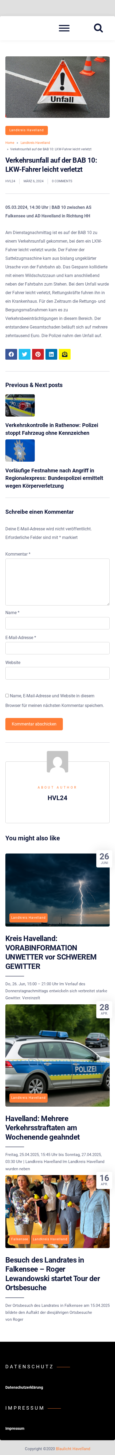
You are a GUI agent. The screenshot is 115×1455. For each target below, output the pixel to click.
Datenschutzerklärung (24, 1387)
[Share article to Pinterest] (38, 354)
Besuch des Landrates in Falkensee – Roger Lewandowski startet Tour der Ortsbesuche (52, 1274)
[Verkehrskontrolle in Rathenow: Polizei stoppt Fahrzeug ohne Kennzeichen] (20, 415)
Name (12, 612)
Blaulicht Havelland (73, 1448)
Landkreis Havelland (26, 130)
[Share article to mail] (65, 354)
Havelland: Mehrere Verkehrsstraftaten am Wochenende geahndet (42, 1128)
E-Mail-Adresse (20, 637)
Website (12, 662)
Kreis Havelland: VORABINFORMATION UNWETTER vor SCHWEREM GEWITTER (51, 952)
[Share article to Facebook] (11, 354)
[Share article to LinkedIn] (51, 354)
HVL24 (10, 181)
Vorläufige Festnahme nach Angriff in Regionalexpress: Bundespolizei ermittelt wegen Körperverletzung (54, 478)
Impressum (14, 1428)
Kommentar (17, 554)
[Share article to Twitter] (24, 354)
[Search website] (100, 28)
